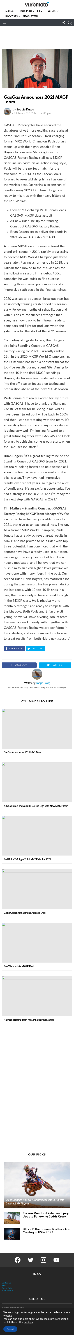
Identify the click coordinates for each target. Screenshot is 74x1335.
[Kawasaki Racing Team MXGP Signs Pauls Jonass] (37, 996)
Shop (4, 1285)
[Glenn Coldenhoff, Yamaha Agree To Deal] (37, 889)
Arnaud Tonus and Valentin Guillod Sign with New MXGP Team (36, 806)
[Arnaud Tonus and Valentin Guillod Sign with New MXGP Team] (37, 782)
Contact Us (6, 1283)
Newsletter (30, 16)
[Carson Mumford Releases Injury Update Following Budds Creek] (12, 1218)
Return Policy (7, 1288)
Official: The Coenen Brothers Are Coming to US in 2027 (46, 1231)
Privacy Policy (7, 1290)
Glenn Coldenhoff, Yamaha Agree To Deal (24, 913)
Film (39, 11)
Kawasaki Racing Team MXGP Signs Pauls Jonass (29, 1020)
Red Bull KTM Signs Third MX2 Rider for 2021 (27, 859)
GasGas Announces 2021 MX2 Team (22, 752)
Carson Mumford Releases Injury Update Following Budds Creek (46, 1215)
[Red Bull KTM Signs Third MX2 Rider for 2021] (37, 836)
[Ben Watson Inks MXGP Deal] (37, 943)
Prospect (26, 11)
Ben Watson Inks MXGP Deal (19, 966)
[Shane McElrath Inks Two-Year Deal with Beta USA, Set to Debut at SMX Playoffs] (37, 1185)
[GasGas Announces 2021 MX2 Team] (37, 729)
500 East (10, 11)
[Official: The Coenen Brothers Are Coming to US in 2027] (12, 1234)
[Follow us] (64, 22)
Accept (10, 1329)
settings (28, 1322)
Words (52, 11)
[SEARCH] (70, 22)
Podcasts (11, 16)
